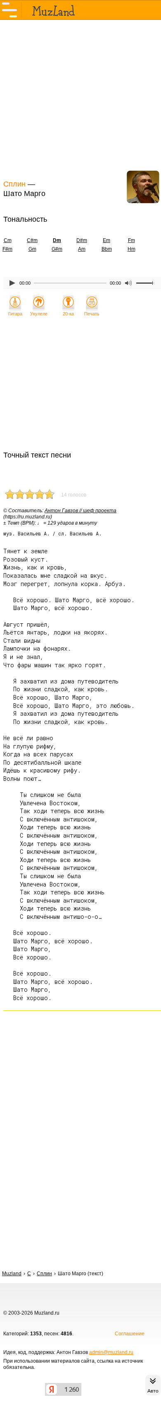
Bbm (107, 249)
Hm (131, 249)
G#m (57, 249)
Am (81, 249)
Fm (131, 240)
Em (106, 240)
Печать (91, 313)
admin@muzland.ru (111, 1352)
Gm (32, 249)
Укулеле (38, 313)
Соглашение (129, 1334)
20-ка (68, 313)
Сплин (14, 184)
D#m (81, 240)
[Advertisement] (80, 99)
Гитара (15, 313)
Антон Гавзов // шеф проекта (80, 510)
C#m (32, 240)
